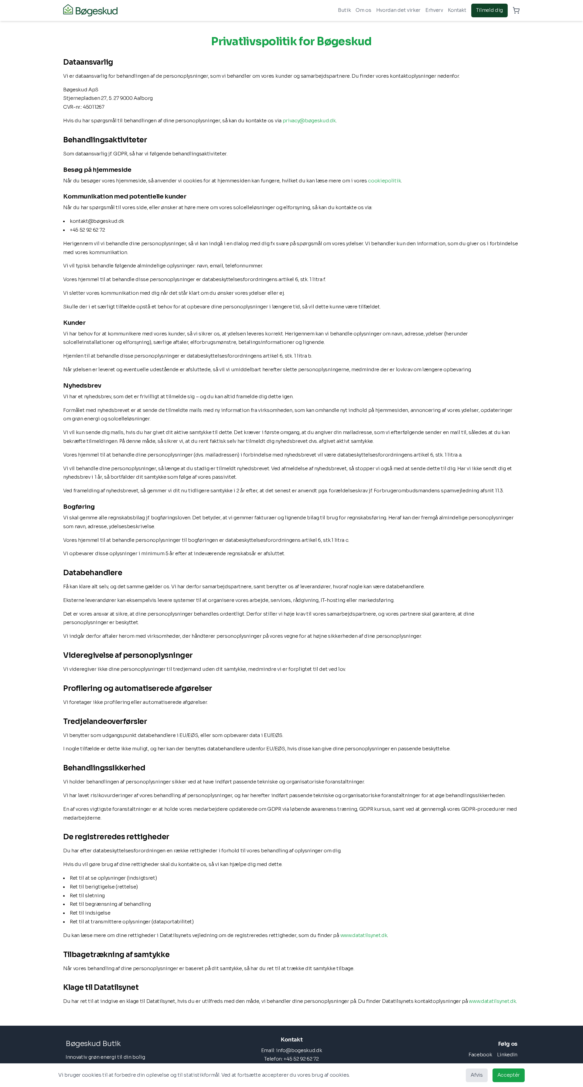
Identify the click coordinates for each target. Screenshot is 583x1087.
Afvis (476, 1075)
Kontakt (457, 10)
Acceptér (508, 1075)
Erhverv (434, 10)
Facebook (480, 1054)
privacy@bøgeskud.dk (309, 120)
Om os (363, 10)
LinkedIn (507, 1054)
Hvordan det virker (398, 10)
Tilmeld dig (489, 10)
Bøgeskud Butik (93, 1043)
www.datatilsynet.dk (363, 935)
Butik (344, 10)
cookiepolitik (384, 181)
